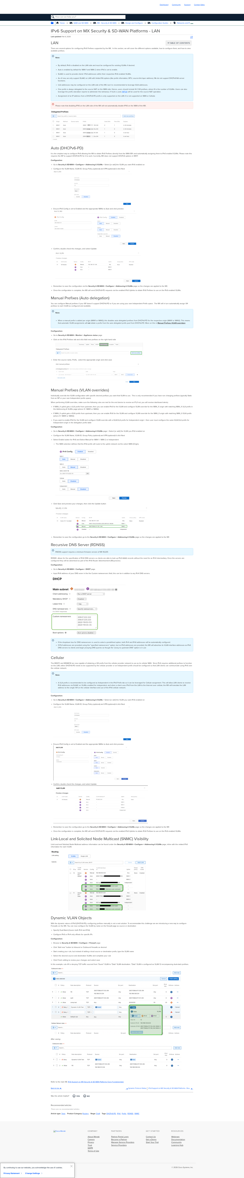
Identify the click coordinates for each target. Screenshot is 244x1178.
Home (62, 23)
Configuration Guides (160, 23)
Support (187, 5)
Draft (98, 1114)
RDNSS (130, 1114)
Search (53, 17)
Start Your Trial (152, 1142)
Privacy (91, 1142)
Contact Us (151, 1136)
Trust (90, 1145)
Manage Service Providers (122, 1142)
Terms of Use (93, 1151)
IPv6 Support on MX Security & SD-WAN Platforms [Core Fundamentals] (96, 1082)
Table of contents (179, 43)
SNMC (136, 1114)
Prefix (124, 1114)
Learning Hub (177, 1145)
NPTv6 (124, 92)
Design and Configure (134, 23)
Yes (78, 1096)
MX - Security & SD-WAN (107, 23)
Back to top (55, 1088)
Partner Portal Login (120, 1136)
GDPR (90, 1148)
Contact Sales (199, 5)
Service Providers (119, 1145)
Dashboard (164, 5)
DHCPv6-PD (111, 1114)
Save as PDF (191, 37)
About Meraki (94, 1136)
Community (176, 5)
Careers (91, 1139)
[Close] (71, 1166)
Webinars (175, 1136)
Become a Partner (119, 1139)
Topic (63, 1114)
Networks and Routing (186, 23)
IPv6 (118, 1114)
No (88, 1096)
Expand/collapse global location (191, 22)
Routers (85, 1114)
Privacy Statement (12, 1173)
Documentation (178, 1139)
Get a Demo (151, 1139)
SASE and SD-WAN (81, 23)
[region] (37, 1170)
